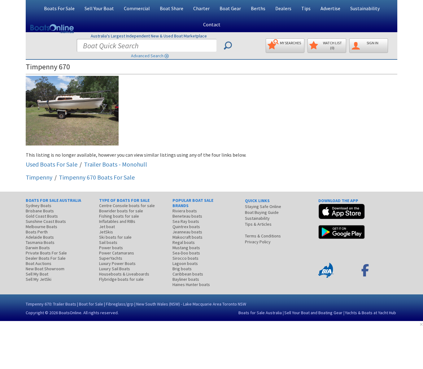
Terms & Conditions (263, 236)
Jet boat (107, 226)
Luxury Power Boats (117, 263)
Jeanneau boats (187, 232)
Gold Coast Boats (42, 216)
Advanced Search (147, 56)
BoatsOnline (70, 312)
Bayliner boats (185, 279)
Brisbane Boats (40, 211)
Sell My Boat (37, 274)
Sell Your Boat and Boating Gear (313, 312)
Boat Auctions (38, 263)
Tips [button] (306, 8)
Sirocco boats (185, 258)
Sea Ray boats (185, 221)
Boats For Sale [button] (59, 8)
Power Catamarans (116, 253)
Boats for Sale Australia (260, 312)
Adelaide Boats (40, 237)
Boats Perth (37, 232)
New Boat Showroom (45, 268)
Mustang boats (186, 247)
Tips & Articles (258, 224)
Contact (211, 24)
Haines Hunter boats (191, 284)
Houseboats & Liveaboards (124, 274)
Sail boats (108, 242)
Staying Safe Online (263, 206)
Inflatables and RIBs (117, 221)
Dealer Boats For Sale (46, 258)
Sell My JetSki (38, 279)
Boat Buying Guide (262, 212)
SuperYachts (110, 258)
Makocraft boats (187, 237)
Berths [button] (258, 8)
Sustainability (365, 8)
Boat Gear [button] (230, 8)
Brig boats (182, 268)
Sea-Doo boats (186, 253)
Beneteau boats (187, 216)
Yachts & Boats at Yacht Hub (370, 312)
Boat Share (171, 8)
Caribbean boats (187, 274)
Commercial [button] (137, 8)
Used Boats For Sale (51, 164)
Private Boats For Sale (46, 253)
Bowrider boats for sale (121, 211)
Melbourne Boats (41, 226)
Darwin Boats (38, 247)
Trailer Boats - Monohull (115, 164)
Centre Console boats (127, 205)
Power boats (111, 247)
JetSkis (106, 232)
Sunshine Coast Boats (46, 221)
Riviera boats (184, 211)
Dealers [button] (283, 8)
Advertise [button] (330, 8)
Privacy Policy (258, 242)
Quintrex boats (186, 226)
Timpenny (39, 177)
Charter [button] (201, 8)
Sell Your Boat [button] (99, 8)
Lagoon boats (185, 263)
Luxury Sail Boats (114, 268)
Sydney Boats (38, 205)
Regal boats (183, 242)
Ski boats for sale (115, 237)
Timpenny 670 (97, 177)
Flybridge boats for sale (121, 279)
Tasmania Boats (40, 242)
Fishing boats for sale (119, 216)
